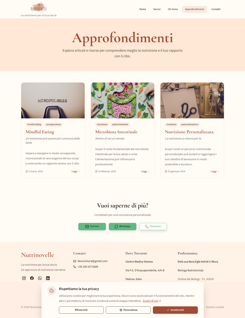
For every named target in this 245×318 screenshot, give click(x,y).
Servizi (157, 9)
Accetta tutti (177, 310)
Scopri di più (150, 301)
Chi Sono (173, 9)
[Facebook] (32, 278)
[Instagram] (24, 278)
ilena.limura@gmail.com (93, 261)
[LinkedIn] (48, 278)
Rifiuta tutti (81, 310)
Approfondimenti (194, 9)
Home (142, 9)
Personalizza (130, 310)
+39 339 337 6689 (88, 267)
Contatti (216, 9)
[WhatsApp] (40, 278)
